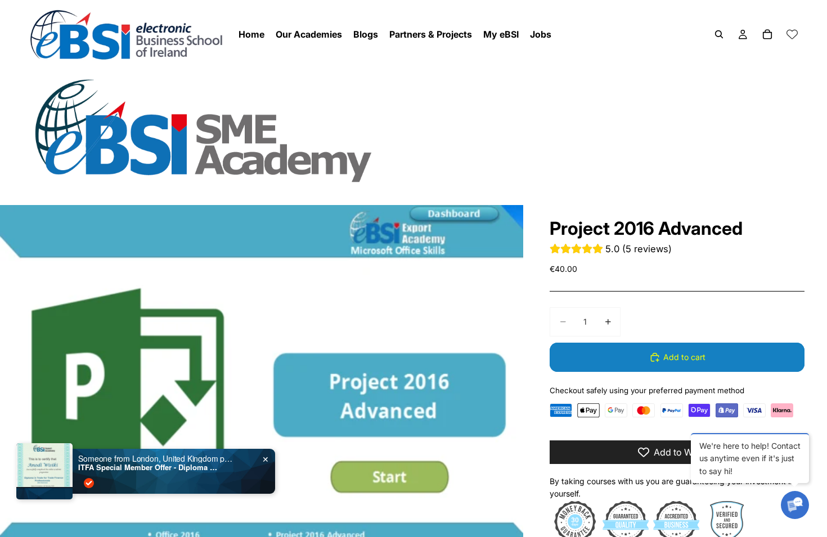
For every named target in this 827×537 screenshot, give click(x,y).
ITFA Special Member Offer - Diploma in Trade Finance (148, 467)
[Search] (719, 34)
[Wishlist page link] (792, 34)
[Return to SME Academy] (413, 130)
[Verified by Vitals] (89, 483)
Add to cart (684, 357)
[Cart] (767, 34)
